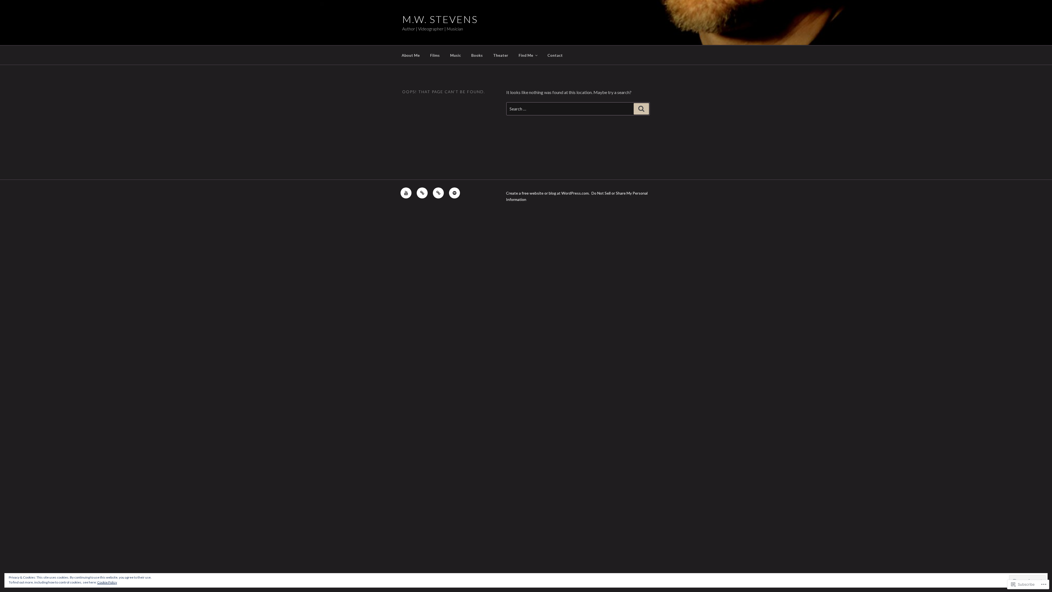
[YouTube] (406, 192)
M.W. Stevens (440, 19)
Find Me (526, 55)
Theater (500, 55)
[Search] (641, 109)
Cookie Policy (107, 582)
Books (477, 55)
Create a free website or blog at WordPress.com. (548, 193)
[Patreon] (422, 192)
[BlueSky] (438, 192)
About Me (411, 55)
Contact (555, 55)
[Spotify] (454, 192)
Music (455, 55)
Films (435, 55)
